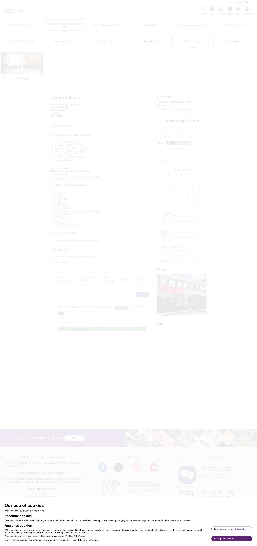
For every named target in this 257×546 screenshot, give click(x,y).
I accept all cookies (224, 538)
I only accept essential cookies (230, 529)
